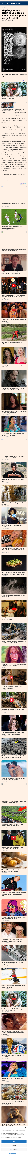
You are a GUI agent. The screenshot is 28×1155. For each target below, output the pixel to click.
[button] (26, 1128)
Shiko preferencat (14, 1149)
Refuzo (14, 1145)
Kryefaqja (3, 7)
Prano (14, 1141)
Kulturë (8, 7)
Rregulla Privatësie (12, 1153)
